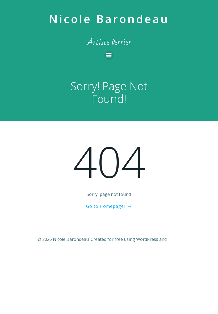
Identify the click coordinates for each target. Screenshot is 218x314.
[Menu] (109, 55)
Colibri (174, 239)
